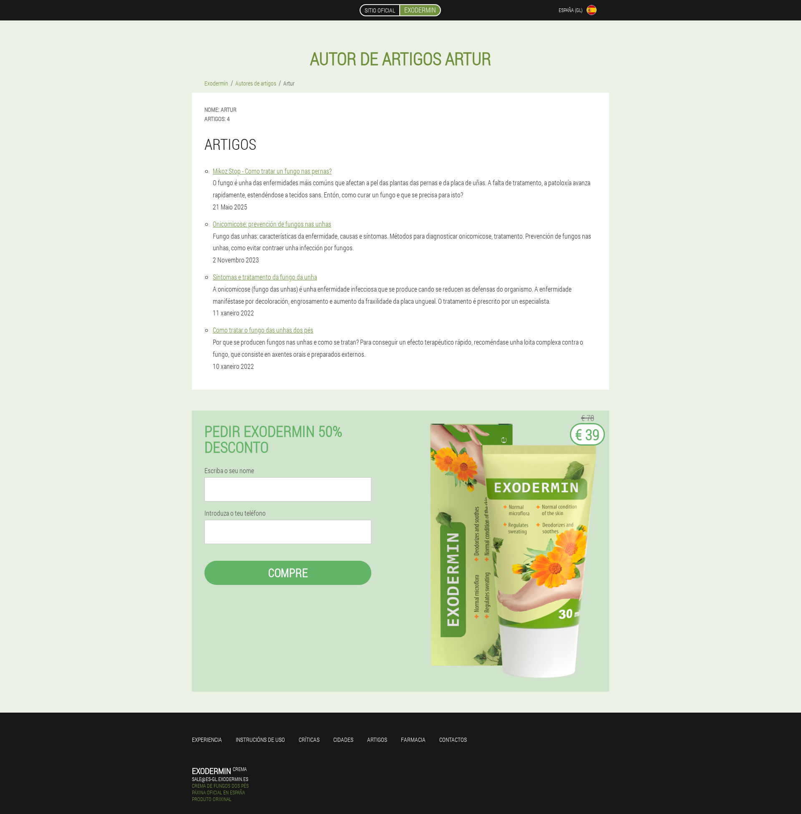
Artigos (377, 739)
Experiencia (207, 739)
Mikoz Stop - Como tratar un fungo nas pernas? (272, 170)
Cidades (343, 739)
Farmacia (413, 739)
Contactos (453, 739)
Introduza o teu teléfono (235, 513)
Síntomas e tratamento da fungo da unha (265, 276)
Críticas (309, 739)
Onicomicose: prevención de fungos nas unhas (272, 223)
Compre (288, 572)
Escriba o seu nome (229, 470)
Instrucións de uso (260, 739)
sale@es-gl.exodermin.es (220, 779)
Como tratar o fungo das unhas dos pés (263, 329)
